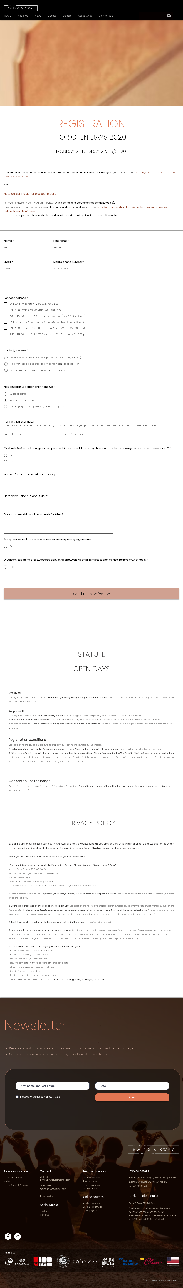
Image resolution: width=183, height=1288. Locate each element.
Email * (8, 261)
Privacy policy (46, 1196)
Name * (9, 240)
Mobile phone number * (68, 261)
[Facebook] (8, 1236)
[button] (92, 1207)
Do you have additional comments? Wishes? (33, 514)
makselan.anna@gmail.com (83, 885)
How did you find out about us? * (26, 496)
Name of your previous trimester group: (30, 474)
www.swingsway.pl (25, 877)
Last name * (61, 240)
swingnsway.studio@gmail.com (85, 979)
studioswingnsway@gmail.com (38, 881)
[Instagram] (17, 1236)
